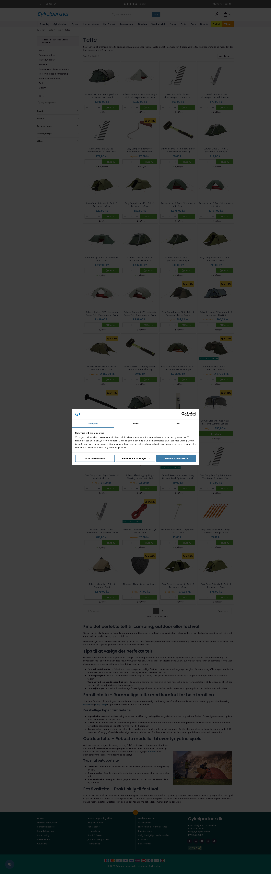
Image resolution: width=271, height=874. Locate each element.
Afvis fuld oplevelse (95, 458)
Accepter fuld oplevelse (176, 458)
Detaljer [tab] (135, 423)
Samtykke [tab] (93, 423)
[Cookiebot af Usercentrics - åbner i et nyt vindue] (183, 414)
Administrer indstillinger (134, 458)
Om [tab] (178, 423)
